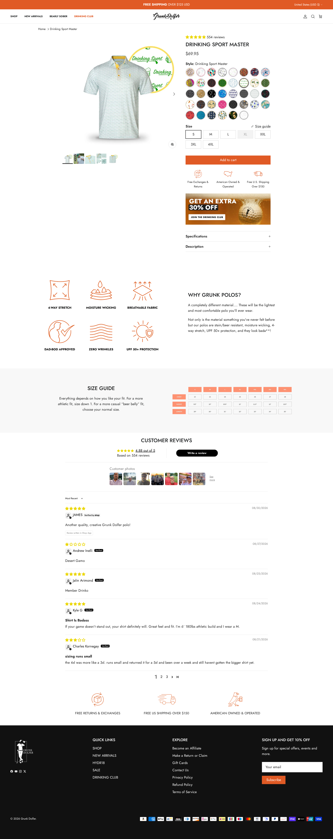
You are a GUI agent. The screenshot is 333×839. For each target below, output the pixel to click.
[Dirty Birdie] (222, 104)
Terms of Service (184, 791)
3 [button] (167, 676)
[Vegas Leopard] (190, 82)
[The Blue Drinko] (222, 93)
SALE (96, 770)
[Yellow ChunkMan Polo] (222, 82)
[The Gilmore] (190, 104)
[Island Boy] (265, 104)
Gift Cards (180, 762)
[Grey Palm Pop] (243, 93)
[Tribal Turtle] (243, 115)
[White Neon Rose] (200, 72)
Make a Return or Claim (189, 755)
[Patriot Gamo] (254, 72)
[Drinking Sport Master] (243, 82)
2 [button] (161, 676)
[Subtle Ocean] (200, 115)
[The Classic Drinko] (222, 72)
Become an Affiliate (186, 748)
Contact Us (180, 770)
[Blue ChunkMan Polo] (233, 82)
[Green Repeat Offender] (265, 82)
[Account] (304, 16)
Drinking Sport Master (63, 29)
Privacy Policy (182, 777)
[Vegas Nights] (233, 115)
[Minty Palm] (254, 93)
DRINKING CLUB (83, 16)
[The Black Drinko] (211, 93)
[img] (75, 508)
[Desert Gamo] (200, 93)
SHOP (14, 16)
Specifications (196, 236)
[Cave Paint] (200, 104)
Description (194, 246)
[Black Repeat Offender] (190, 93)
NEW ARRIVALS (33, 16)
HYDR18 (99, 762)
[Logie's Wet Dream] (200, 82)
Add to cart (228, 159)
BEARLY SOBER (58, 16)
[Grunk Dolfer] (166, 16)
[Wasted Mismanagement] (254, 82)
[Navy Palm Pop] (233, 93)
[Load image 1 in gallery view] (120, 92)
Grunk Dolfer (28, 819)
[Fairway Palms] (254, 104)
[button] (196, 37)
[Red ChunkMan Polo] (211, 82)
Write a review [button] (196, 453)
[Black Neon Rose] (265, 93)
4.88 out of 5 (145, 450)
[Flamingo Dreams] (211, 72)
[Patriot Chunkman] (265, 72)
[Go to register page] (228, 228)
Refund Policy (182, 784)
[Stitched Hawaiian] (211, 115)
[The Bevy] (222, 115)
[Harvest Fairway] (243, 104)
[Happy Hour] (233, 72)
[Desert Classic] (211, 104)
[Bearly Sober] (190, 72)
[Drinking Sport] (233, 104)
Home (42, 29)
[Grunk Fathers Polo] (243, 72)
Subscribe (273, 779)
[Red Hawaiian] (190, 115)
